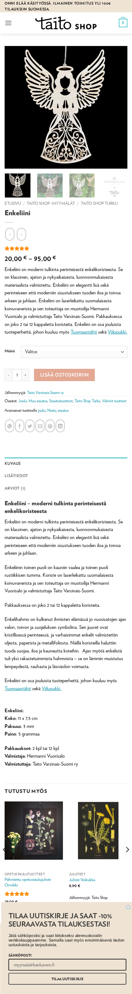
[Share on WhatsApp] (9, 425)
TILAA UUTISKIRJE (66, 979)
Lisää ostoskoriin (64, 374)
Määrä (10, 351)
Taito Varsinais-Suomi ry (45, 392)
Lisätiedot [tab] (16, 475)
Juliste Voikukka (82, 879)
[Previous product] (21, 234)
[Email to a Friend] (40, 425)
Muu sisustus (38, 401)
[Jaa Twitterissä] (29, 425)
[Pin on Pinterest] (50, 425)
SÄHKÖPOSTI (18, 955)
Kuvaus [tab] (13, 463)
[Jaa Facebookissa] (19, 425)
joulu (41, 410)
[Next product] (9, 234)
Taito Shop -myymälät (51, 203)
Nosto (51, 410)
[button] (8, 22)
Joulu (22, 401)
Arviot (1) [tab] (15, 488)
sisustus (63, 410)
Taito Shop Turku (99, 203)
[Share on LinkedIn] (60, 425)
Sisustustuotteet (61, 401)
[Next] (127, 862)
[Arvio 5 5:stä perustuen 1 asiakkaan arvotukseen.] (66, 248)
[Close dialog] (127, 907)
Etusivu (13, 203)
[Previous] (5, 862)
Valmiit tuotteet (114, 401)
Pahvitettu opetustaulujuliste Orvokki (28, 882)
